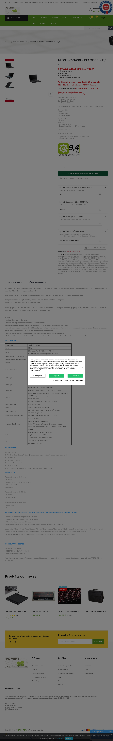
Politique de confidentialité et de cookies (68, 380)
